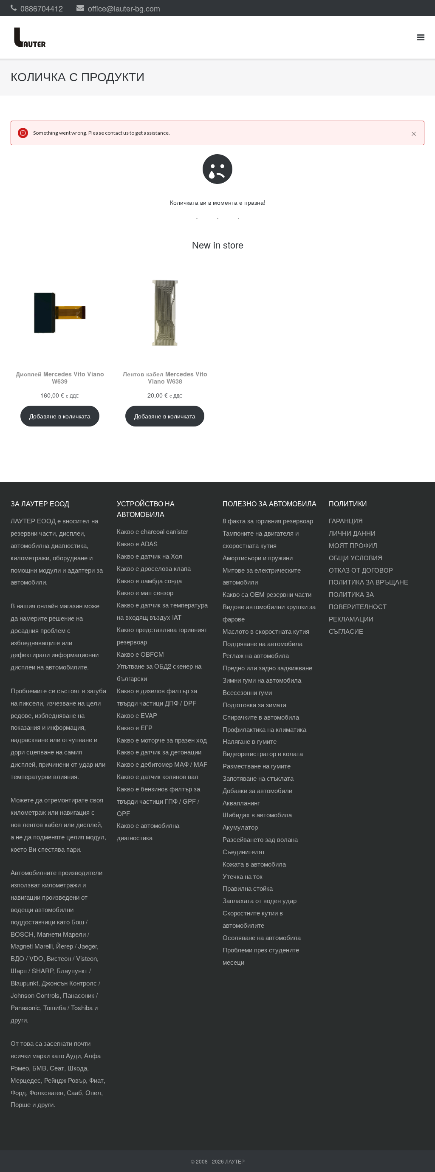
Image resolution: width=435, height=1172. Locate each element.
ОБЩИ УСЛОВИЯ (355, 557)
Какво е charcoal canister (152, 531)
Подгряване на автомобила (262, 643)
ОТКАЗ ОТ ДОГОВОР (361, 569)
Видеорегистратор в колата (263, 753)
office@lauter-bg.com (124, 8)
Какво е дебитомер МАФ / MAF (162, 764)
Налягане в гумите (250, 741)
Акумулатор (240, 826)
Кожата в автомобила (254, 863)
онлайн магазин (59, 605)
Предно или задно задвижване (267, 667)
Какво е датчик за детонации (159, 751)
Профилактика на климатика (264, 729)
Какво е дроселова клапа (154, 568)
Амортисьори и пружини (258, 557)
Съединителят (244, 851)
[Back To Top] (414, 1151)
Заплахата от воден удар (260, 900)
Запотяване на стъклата (258, 778)
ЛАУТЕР (235, 1161)
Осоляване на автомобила (262, 937)
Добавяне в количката (59, 416)
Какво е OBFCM (140, 654)
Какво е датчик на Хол (149, 555)
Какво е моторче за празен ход (162, 739)
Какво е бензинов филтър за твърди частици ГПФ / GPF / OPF (158, 801)
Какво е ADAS (137, 543)
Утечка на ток (243, 876)
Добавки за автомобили (257, 790)
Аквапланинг (241, 802)
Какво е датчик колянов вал (157, 776)
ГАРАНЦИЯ (346, 520)
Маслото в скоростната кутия (266, 631)
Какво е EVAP (137, 715)
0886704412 (41, 8)
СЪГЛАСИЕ (346, 631)
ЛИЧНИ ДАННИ (352, 532)
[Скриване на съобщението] (413, 133)
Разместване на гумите (257, 765)
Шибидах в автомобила (257, 814)
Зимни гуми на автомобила (262, 679)
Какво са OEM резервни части (267, 594)
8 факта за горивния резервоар (268, 520)
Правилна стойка (248, 888)
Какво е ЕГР (135, 727)
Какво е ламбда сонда (149, 580)
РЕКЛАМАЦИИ (351, 618)
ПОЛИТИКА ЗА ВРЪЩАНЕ (368, 581)
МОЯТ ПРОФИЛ (353, 545)
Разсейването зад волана (260, 839)
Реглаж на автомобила (256, 655)
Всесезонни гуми (247, 692)
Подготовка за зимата (254, 704)
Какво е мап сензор (145, 592)
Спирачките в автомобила (261, 716)
